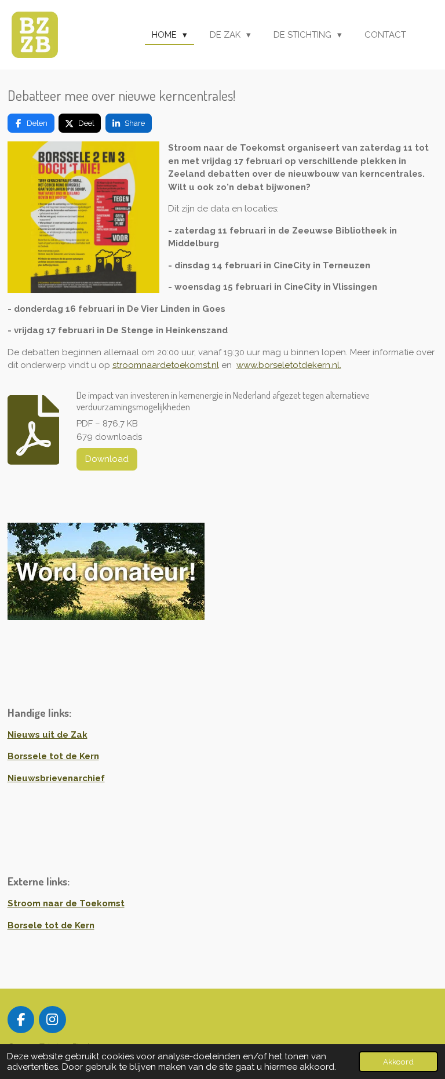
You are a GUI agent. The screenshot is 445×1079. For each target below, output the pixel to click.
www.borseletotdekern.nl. (288, 365)
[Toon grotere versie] (83, 217)
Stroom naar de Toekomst (66, 903)
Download (107, 459)
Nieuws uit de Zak (47, 735)
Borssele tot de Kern (53, 756)
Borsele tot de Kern (51, 925)
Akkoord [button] (398, 1061)
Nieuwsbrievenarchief (56, 778)
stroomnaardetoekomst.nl (165, 365)
